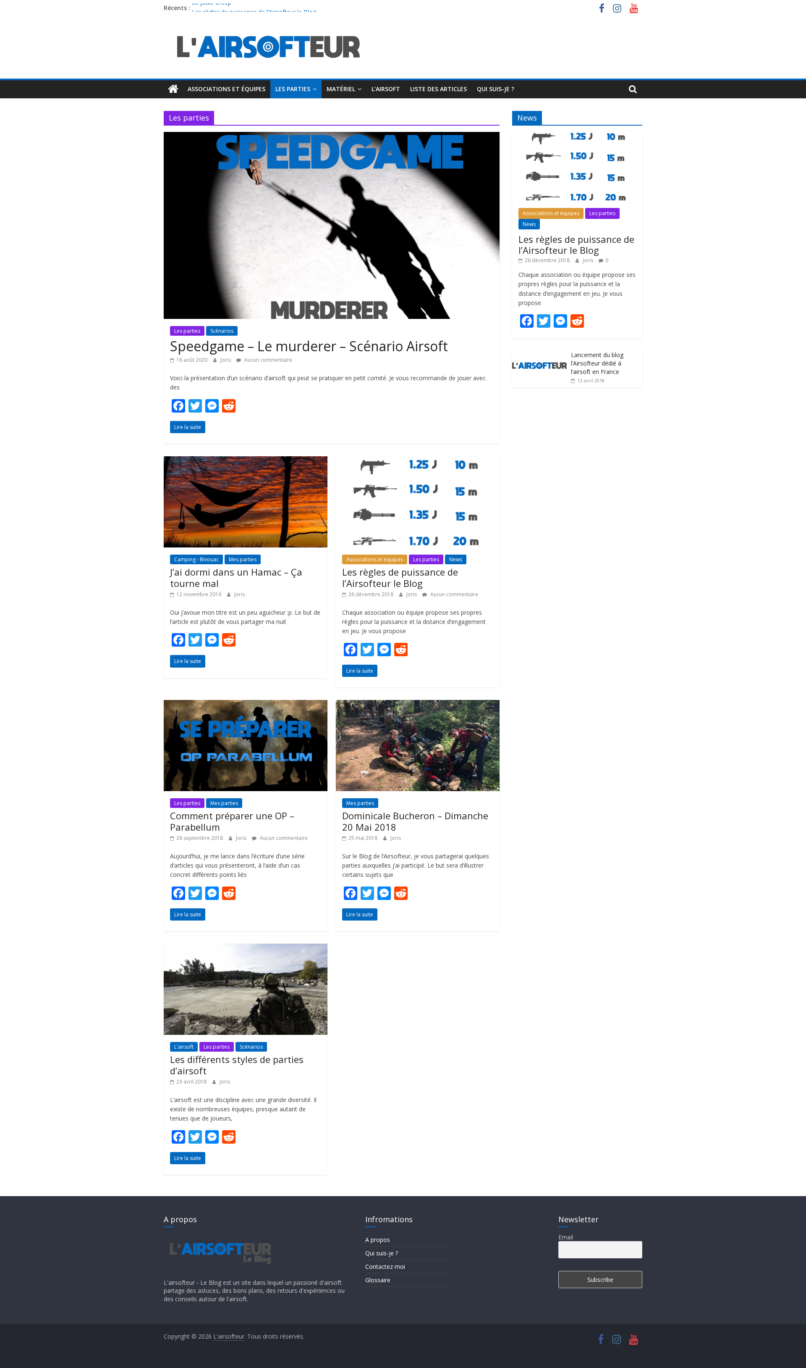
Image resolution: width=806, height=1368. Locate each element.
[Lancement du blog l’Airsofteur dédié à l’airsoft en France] (539, 351)
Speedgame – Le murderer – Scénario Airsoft (309, 346)
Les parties (292, 89)
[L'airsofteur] (173, 89)
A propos (377, 1240)
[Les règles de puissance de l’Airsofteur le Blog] (418, 461)
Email (565, 1237)
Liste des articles (438, 89)
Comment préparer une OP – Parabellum (232, 821)
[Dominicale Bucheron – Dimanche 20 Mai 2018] (418, 705)
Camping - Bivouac (196, 559)
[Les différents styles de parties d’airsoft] (245, 948)
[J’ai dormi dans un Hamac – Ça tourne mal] (245, 461)
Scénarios (221, 330)
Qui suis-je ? (495, 89)
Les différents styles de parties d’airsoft (237, 1064)
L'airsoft (184, 1046)
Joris (226, 359)
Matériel (341, 89)
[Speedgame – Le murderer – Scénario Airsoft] (332, 137)
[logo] (219, 1237)
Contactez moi (385, 1267)
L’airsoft (386, 89)
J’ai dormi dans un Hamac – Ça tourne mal (236, 577)
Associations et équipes (226, 89)
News (455, 559)
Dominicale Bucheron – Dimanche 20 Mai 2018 (415, 821)
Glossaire (377, 1280)
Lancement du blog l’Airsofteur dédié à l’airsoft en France (597, 363)
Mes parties (242, 559)
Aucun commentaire (267, 359)
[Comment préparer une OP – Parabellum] (245, 705)
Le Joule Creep (211, 8)
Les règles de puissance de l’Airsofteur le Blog (400, 577)
